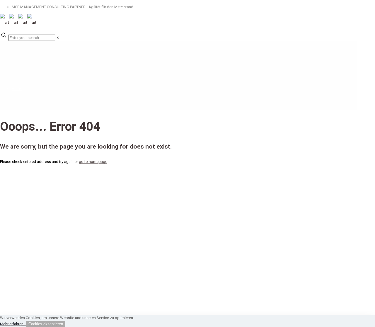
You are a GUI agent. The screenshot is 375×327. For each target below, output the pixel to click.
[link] (57, 37)
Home (17, 88)
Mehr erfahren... (13, 324)
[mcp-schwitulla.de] (18, 22)
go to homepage (93, 161)
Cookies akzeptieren (45, 324)
